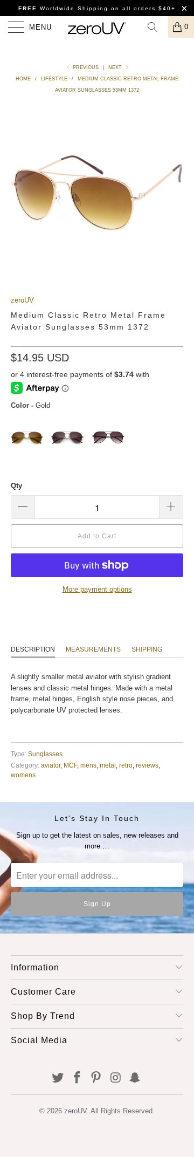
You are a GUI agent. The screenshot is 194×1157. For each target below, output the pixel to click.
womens (23, 774)
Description (33, 649)
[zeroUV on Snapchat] (135, 1078)
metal (108, 765)
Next (115, 67)
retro (126, 765)
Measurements (93, 649)
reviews (147, 765)
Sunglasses (45, 753)
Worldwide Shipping (63, 8)
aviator (50, 765)
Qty (16, 486)
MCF (70, 765)
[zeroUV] (97, 27)
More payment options (97, 589)
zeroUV (22, 300)
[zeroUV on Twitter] (58, 1078)
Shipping (146, 649)
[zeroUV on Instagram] (116, 1078)
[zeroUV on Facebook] (77, 1078)
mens (88, 765)
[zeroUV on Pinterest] (96, 1078)
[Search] (156, 27)
